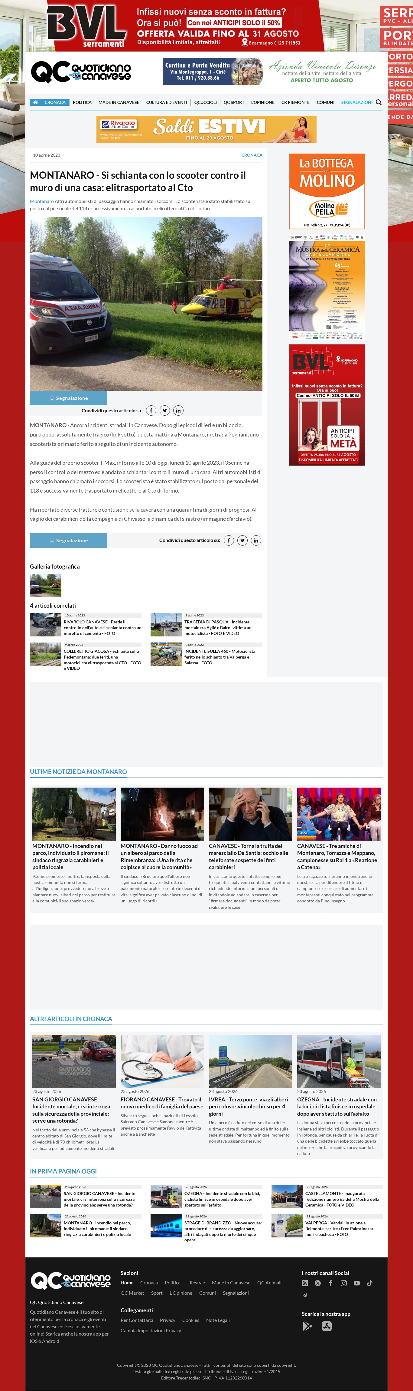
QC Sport (234, 102)
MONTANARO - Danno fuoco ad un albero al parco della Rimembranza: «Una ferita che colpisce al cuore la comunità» (159, 856)
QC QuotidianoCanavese (175, 1365)
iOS (33, 1341)
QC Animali (269, 1282)
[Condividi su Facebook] (151, 410)
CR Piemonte (295, 102)
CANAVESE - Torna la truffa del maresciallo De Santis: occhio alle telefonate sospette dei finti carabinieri (248, 856)
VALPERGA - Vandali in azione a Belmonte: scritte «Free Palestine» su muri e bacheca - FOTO (340, 1228)
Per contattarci (137, 1320)
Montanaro (42, 201)
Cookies (190, 1320)
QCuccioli (205, 102)
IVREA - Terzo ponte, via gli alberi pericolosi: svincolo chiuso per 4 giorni (248, 1106)
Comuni (325, 102)
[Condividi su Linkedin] (178, 410)
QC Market (132, 1293)
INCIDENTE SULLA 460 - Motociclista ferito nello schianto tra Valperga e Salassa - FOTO (219, 657)
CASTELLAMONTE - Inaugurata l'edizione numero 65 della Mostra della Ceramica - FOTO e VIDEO (342, 1199)
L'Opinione (263, 102)
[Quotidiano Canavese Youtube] (357, 1282)
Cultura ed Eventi (166, 102)
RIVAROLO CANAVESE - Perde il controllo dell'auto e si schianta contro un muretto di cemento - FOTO (102, 627)
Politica (82, 102)
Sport (157, 1293)
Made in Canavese (119, 102)
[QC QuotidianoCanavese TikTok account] (370, 1282)
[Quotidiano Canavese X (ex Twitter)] (318, 1282)
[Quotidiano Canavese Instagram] (344, 1282)
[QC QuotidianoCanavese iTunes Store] (327, 1326)
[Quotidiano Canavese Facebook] (331, 1282)
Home (127, 1282)
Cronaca (55, 102)
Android (50, 1341)
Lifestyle (196, 1282)
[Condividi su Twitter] (165, 410)
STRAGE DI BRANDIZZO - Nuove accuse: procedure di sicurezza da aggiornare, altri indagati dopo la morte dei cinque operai (223, 1231)
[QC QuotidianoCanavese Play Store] (308, 1326)
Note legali (218, 1320)
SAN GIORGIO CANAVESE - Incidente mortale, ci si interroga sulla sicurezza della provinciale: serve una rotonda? (71, 1110)
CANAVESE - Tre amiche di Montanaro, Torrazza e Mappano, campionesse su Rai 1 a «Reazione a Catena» (337, 856)
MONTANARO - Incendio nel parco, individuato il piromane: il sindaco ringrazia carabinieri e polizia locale (70, 856)
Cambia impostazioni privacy (151, 1330)
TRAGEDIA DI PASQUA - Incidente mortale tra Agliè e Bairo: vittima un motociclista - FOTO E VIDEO (218, 627)
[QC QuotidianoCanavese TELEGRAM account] (305, 1294)
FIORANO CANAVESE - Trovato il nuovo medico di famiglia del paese (162, 1103)
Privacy (167, 1320)
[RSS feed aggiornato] (305, 1282)
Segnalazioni (356, 102)
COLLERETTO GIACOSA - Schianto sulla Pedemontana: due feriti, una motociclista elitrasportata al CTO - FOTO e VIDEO (102, 660)
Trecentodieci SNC (193, 1377)
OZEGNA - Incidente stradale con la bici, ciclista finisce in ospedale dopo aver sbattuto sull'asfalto (337, 1106)
